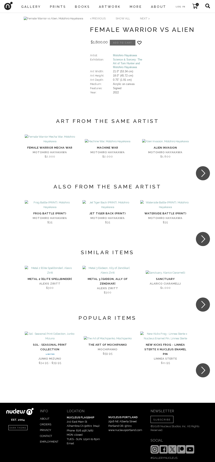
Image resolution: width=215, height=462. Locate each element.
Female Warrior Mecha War (49, 147)
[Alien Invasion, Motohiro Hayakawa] (165, 141)
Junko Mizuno (49, 358)
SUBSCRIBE (162, 419)
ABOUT (44, 418)
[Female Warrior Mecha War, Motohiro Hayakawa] (50, 139)
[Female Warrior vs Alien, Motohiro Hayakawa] (53, 18)
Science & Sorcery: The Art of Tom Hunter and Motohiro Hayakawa (127, 63)
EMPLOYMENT (49, 441)
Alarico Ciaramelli (165, 283)
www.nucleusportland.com (125, 430)
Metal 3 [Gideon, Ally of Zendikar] (108, 281)
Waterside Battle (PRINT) (165, 213)
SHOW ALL (123, 18)
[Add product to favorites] (139, 42)
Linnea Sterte (165, 358)
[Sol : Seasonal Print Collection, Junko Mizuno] (50, 336)
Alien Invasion (165, 147)
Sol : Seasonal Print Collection (50, 347)
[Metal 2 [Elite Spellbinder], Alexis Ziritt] (50, 270)
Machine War (107, 147)
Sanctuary (165, 279)
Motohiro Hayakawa (125, 55)
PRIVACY (45, 430)
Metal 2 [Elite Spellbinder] (50, 279)
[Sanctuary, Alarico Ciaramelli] (165, 272)
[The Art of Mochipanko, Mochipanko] (108, 338)
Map (96, 425)
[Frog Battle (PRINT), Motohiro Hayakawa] (50, 205)
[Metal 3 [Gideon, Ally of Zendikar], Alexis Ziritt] (108, 270)
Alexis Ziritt (49, 283)
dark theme (17, 428)
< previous (98, 18)
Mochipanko (108, 349)
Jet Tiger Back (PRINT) (107, 213)
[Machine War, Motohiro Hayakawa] (107, 141)
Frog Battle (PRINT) (49, 213)
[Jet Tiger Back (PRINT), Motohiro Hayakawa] (108, 205)
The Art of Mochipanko (107, 344)
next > (145, 18)
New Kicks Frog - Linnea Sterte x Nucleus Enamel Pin (165, 349)
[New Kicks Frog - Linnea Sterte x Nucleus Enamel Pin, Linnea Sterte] (165, 336)
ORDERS (45, 424)
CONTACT (46, 436)
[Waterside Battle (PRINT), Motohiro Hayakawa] (165, 205)
